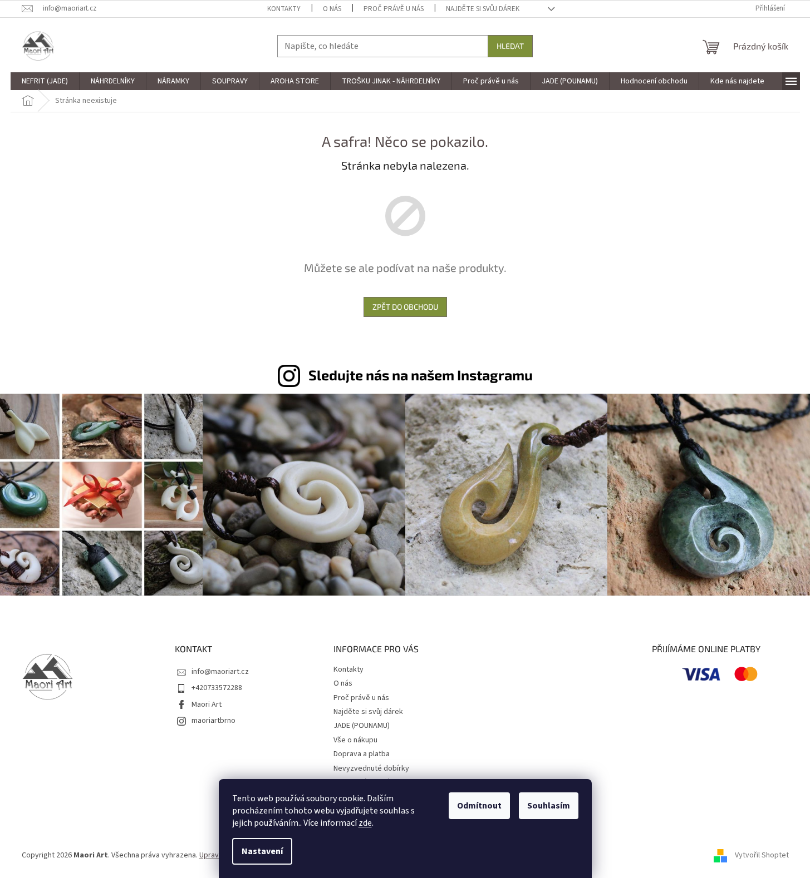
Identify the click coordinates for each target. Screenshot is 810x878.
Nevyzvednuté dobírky (371, 768)
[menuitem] (45, 81)
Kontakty (284, 9)
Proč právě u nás (394, 9)
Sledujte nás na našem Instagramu (420, 374)
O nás (332, 9)
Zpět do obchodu (405, 306)
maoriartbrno (213, 720)
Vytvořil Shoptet (762, 855)
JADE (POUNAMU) (361, 725)
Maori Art (207, 704)
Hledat (510, 46)
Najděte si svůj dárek (482, 9)
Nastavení (262, 851)
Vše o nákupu (355, 740)
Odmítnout (479, 806)
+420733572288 (217, 687)
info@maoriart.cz (220, 671)
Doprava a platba (361, 754)
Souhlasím (548, 806)
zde (365, 823)
